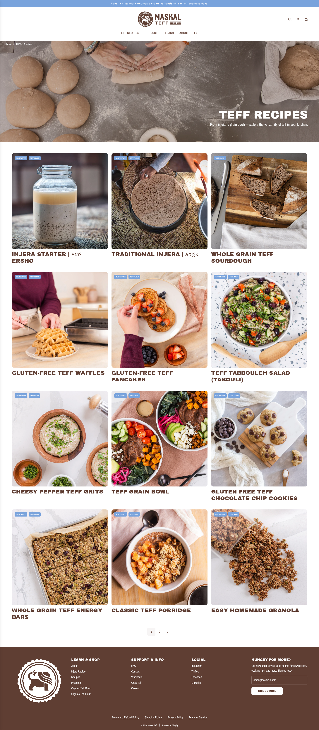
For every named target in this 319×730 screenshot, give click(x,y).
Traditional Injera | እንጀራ (156, 254)
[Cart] (306, 19)
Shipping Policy (153, 717)
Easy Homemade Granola (255, 610)
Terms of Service (198, 717)
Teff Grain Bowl (140, 492)
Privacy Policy (175, 717)
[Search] (290, 19)
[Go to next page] (168, 632)
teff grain (234, 277)
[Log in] (298, 19)
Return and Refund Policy (125, 717)
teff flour (34, 158)
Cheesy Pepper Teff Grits (57, 492)
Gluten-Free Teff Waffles (58, 373)
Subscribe (267, 691)
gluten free (21, 158)
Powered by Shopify (170, 725)
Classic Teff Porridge (151, 610)
